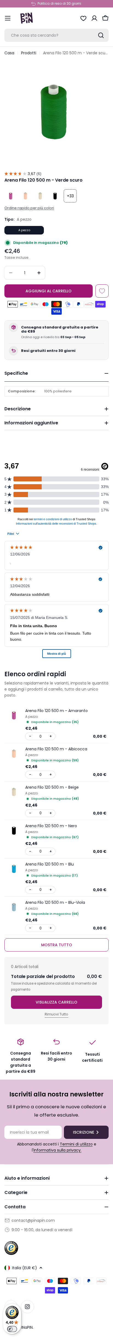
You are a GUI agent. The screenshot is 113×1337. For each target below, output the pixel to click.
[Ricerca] (101, 35)
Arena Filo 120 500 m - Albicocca (56, 749)
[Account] (94, 18)
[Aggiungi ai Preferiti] (102, 291)
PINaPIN (26, 1327)
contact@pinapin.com (33, 1220)
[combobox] (56, 35)
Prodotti (28, 53)
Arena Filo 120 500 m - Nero (51, 826)
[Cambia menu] (7, 18)
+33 (70, 196)
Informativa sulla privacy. (57, 1150)
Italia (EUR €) (24, 1268)
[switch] (12, 1329)
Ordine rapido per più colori (29, 208)
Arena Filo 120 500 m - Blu (49, 864)
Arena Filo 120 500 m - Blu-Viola (55, 902)
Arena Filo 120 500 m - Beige (52, 787)
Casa (9, 53)
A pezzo (24, 230)
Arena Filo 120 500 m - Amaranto (56, 710)
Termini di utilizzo (76, 1144)
